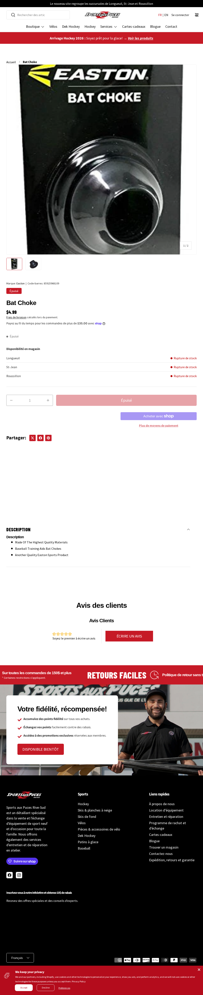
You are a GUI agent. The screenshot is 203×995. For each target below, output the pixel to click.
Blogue (155, 26)
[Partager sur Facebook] (40, 438)
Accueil (11, 62)
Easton (20, 283)
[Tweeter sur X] (32, 438)
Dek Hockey (71, 26)
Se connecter (180, 15)
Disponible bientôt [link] (40, 749)
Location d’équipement (166, 810)
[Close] (199, 970)
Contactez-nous (161, 853)
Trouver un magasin (163, 847)
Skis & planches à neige (95, 810)
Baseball (84, 848)
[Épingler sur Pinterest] (48, 438)
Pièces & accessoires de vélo (99, 829)
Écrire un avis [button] (129, 636)
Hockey (90, 26)
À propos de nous (162, 804)
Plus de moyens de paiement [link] (158, 425)
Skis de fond (87, 816)
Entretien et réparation (166, 816)
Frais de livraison (16, 317)
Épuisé (126, 400)
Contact (171, 26)
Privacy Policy (79, 981)
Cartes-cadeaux (133, 26)
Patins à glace (88, 842)
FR (160, 15)
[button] (197, 15)
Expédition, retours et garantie (171, 860)
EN (166, 15)
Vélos (53, 26)
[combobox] (38, 15)
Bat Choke (30, 62)
